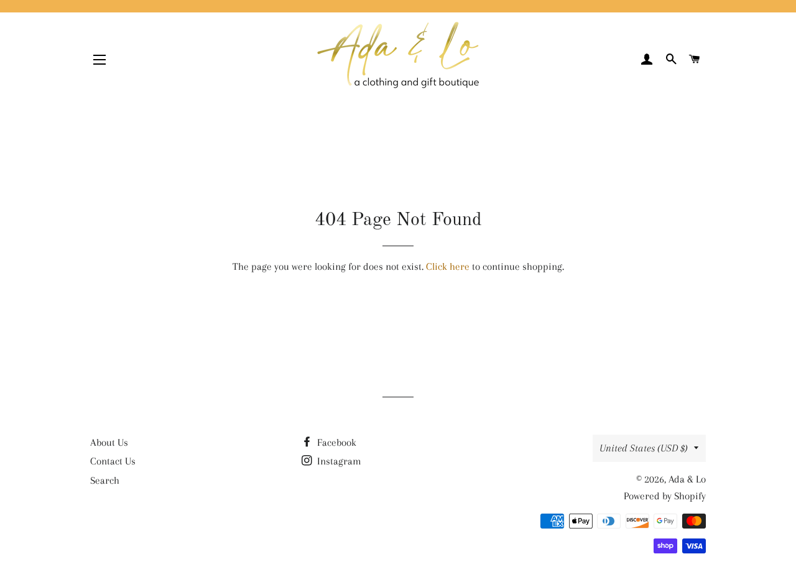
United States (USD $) (643, 448)
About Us (109, 442)
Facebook (335, 442)
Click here (448, 266)
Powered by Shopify (665, 496)
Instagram (338, 461)
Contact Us (113, 461)
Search (104, 480)
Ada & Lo (687, 479)
